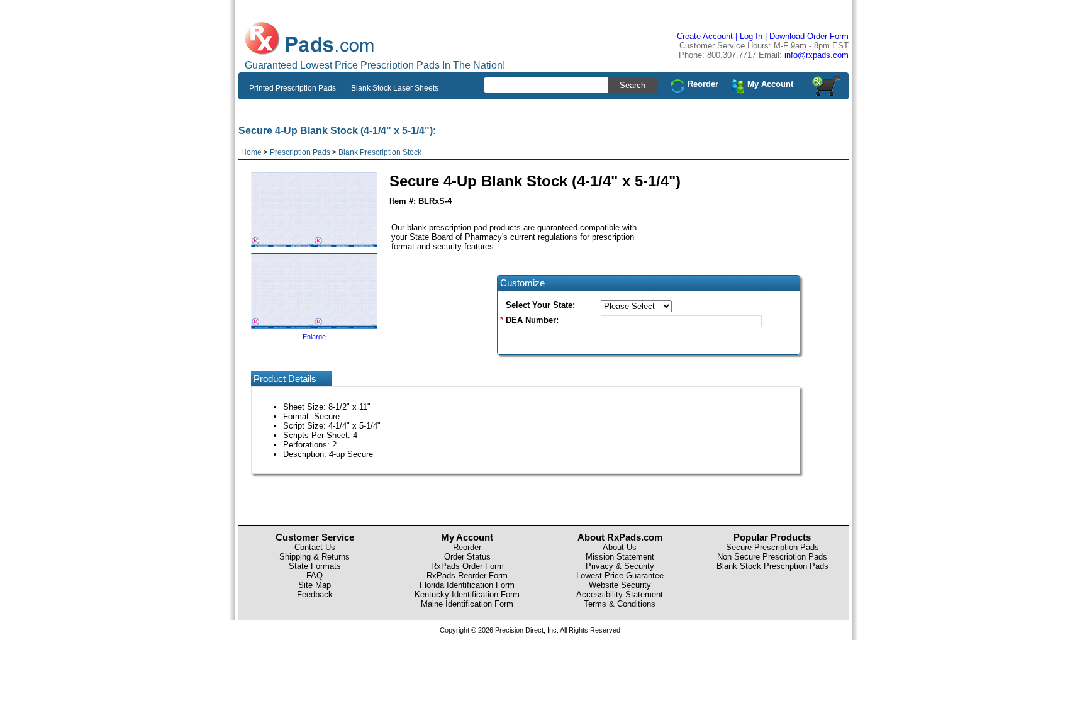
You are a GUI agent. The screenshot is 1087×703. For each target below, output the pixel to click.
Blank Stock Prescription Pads (772, 566)
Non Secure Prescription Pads (772, 556)
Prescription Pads (300, 152)
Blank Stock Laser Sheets (394, 88)
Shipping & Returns (314, 556)
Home (251, 152)
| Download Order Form (807, 36)
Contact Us (314, 547)
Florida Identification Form (467, 585)
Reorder (703, 84)
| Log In (748, 36)
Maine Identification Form (467, 604)
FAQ (314, 575)
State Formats (315, 566)
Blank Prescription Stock (379, 152)
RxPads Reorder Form (467, 575)
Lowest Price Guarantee (620, 575)
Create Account (705, 36)
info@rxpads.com (816, 55)
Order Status (467, 556)
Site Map (314, 585)
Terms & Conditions (619, 604)
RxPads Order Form (467, 566)
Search (632, 85)
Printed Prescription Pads (292, 88)
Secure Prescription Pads (772, 547)
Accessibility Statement (619, 594)
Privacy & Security (620, 566)
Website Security (620, 585)
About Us (620, 547)
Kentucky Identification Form (467, 594)
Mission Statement (620, 556)
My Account (770, 84)
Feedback (315, 594)
